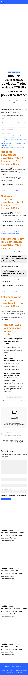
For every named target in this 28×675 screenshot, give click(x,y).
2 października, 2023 (5, 581)
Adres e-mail (4, 483)
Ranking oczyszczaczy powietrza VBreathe (11, 190)
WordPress (8, 672)
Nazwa (3, 477)
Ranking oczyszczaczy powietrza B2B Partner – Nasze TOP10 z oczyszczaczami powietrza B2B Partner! (14, 610)
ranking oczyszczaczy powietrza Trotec (14, 402)
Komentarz (4, 459)
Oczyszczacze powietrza (14, 72)
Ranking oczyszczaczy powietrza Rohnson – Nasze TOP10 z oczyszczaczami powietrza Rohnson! (12, 534)
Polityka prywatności (9, 666)
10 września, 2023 (5, 657)
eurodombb (5, 100)
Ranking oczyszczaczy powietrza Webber (10, 233)
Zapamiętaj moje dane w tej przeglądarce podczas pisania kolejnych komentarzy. (14, 496)
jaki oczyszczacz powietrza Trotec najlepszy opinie (16, 400)
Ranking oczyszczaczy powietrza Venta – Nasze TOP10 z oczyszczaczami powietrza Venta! (11, 572)
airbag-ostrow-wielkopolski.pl (14, 667)
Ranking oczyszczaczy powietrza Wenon (10, 291)
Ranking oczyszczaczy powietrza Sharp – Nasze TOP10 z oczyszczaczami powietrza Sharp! (11, 648)
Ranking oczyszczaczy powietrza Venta (10, 229)
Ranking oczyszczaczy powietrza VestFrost (11, 231)
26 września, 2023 (5, 619)
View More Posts (14, 419)
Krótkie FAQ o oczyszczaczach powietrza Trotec (13, 147)
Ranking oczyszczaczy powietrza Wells (10, 289)
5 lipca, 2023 (4, 543)
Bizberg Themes (19, 672)
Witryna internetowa (6, 489)
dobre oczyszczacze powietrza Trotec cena (14, 397)
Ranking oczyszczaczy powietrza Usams (10, 188)
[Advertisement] (14, 19)
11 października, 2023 (14, 100)
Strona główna (19, 666)
